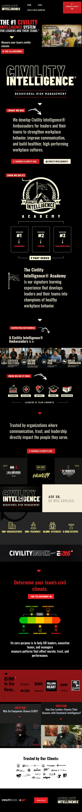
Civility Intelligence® (36, 10)
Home (29, 5)
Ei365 (40, 5)
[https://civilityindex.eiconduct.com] (37, 111)
